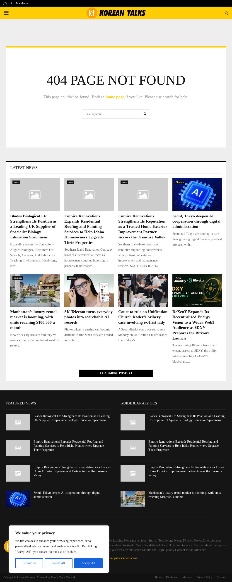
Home (158, 577)
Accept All (88, 563)
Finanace (180, 182)
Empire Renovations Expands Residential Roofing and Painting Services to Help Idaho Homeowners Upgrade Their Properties (69, 445)
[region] (59, 549)
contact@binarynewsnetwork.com (116, 558)
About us (187, 577)
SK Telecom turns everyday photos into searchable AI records (88, 317)
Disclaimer (172, 577)
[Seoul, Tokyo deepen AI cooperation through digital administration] (197, 194)
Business (18, 278)
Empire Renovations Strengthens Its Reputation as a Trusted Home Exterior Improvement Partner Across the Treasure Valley (142, 227)
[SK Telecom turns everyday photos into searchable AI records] (89, 290)
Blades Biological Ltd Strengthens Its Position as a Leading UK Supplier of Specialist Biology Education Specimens (33, 227)
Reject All (58, 563)
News (16, 182)
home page (115, 97)
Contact (221, 577)
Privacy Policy (204, 577)
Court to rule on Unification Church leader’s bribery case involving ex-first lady (142, 317)
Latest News (24, 167)
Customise (29, 563)
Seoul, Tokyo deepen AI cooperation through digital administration (196, 221)
